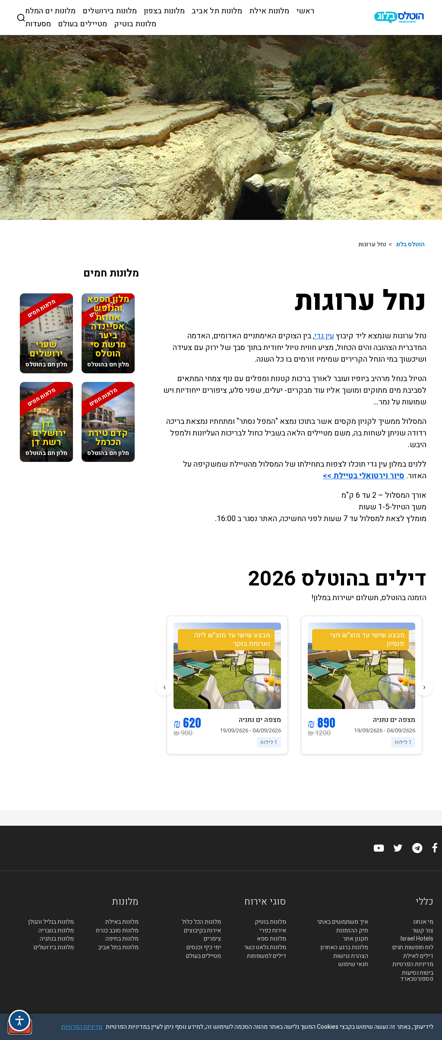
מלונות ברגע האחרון (344, 947)
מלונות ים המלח (50, 11)
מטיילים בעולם (82, 24)
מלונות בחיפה (122, 939)
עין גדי (324, 336)
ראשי (305, 11)
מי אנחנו (423, 922)
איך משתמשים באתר (342, 922)
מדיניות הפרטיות (412, 964)
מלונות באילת (122, 922)
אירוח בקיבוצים (202, 930)
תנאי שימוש (353, 964)
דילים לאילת (418, 956)
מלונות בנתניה (57, 939)
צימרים (212, 939)
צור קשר (422, 930)
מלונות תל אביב (217, 11)
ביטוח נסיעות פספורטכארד (416, 976)
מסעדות (38, 24)
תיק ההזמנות (352, 930)
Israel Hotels (417, 939)
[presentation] (424, 687)
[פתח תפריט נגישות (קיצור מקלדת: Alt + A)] (19, 1020)
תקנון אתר (355, 939)
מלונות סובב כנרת (117, 930)
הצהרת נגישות (350, 956)
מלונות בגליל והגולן (51, 922)
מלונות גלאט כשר (265, 947)
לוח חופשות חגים (412, 947)
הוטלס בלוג (410, 244)
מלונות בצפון (164, 11)
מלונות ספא (271, 939)
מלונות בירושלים (109, 11)
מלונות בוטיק (135, 24)
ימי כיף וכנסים (203, 947)
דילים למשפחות (266, 956)
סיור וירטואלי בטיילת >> (363, 476)
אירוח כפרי (272, 930)
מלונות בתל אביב (118, 947)
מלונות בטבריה (56, 930)
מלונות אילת (269, 11)
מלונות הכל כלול (201, 922)
